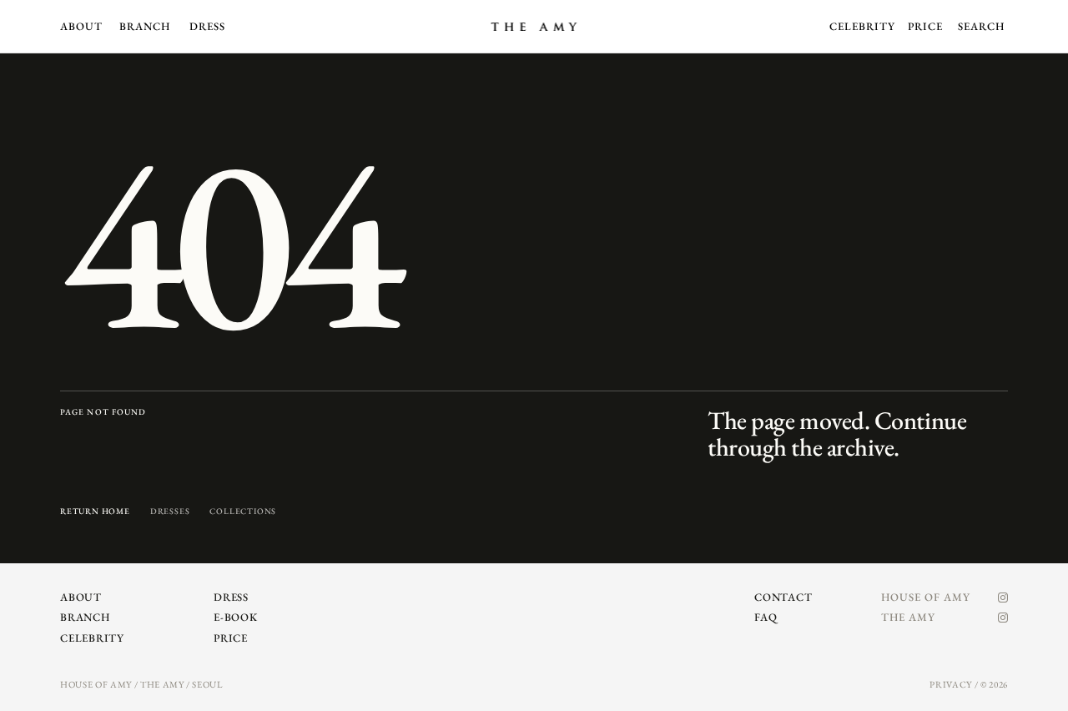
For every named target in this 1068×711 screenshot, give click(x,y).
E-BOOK (236, 617)
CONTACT (783, 597)
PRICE (925, 26)
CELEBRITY (862, 26)
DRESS (207, 26)
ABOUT (81, 26)
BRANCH (144, 26)
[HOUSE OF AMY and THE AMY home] (534, 26)
